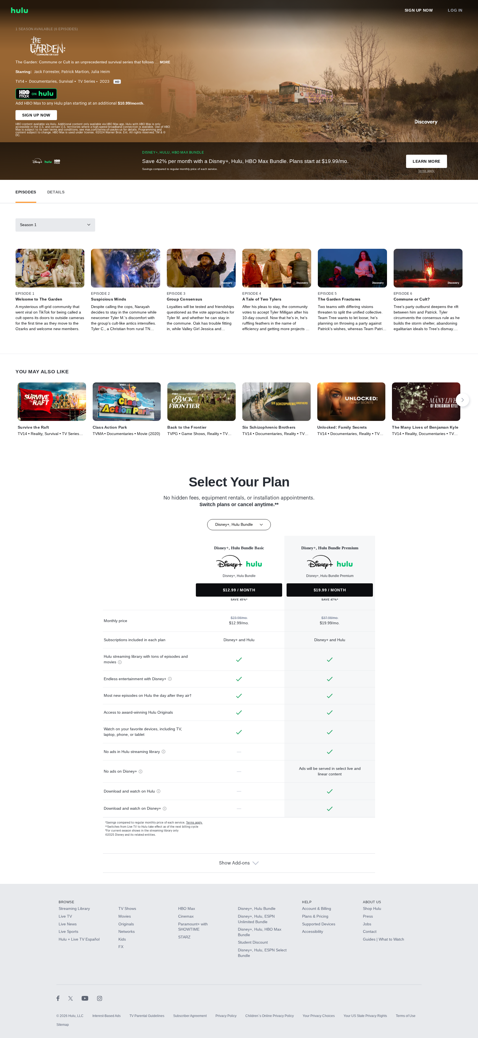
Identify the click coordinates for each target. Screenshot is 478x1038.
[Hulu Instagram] (99, 998)
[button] (25, 191)
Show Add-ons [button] (234, 863)
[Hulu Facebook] (62, 998)
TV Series (86, 82)
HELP (306, 902)
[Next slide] (462, 400)
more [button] (165, 62)
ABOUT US (372, 902)
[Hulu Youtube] (89, 998)
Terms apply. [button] (194, 822)
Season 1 (28, 224)
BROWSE (66, 902)
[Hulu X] (75, 998)
